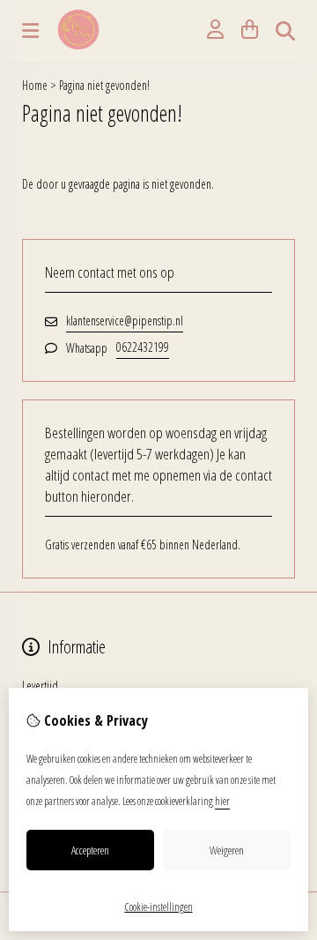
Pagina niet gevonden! (104, 85)
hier (222, 801)
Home (35, 85)
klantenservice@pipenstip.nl (124, 320)
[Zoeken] (285, 31)
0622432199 (142, 347)
